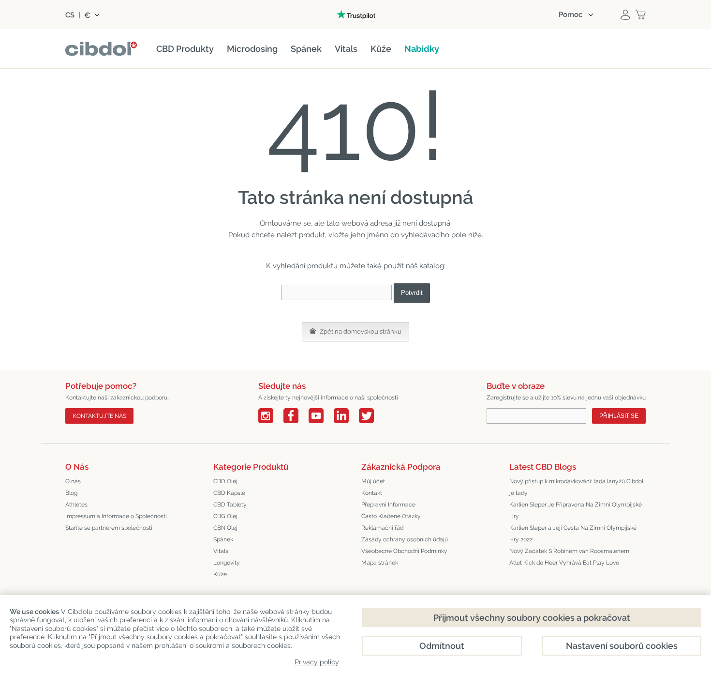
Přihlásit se (618, 416)
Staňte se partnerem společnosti (108, 527)
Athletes (76, 504)
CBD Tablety (230, 504)
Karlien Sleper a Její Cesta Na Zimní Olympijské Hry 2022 (573, 533)
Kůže (220, 574)
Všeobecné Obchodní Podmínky (404, 551)
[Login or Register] (625, 14)
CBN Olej (225, 527)
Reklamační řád (382, 527)
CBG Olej (225, 516)
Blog (71, 493)
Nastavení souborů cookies (622, 646)
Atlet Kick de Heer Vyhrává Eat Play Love (564, 562)
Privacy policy (317, 662)
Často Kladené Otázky (391, 516)
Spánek (223, 539)
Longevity (226, 562)
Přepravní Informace (388, 504)
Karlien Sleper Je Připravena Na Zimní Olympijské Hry (575, 510)
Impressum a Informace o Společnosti (116, 516)
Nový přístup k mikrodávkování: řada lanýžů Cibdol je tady (576, 487)
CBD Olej (225, 481)
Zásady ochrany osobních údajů (404, 539)
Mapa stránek (379, 562)
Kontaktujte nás (99, 416)
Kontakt (371, 493)
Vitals (220, 551)
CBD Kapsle (229, 493)
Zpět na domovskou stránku (359, 331)
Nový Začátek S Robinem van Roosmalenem (569, 551)
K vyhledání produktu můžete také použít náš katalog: (355, 265)
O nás (73, 481)
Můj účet (373, 481)
